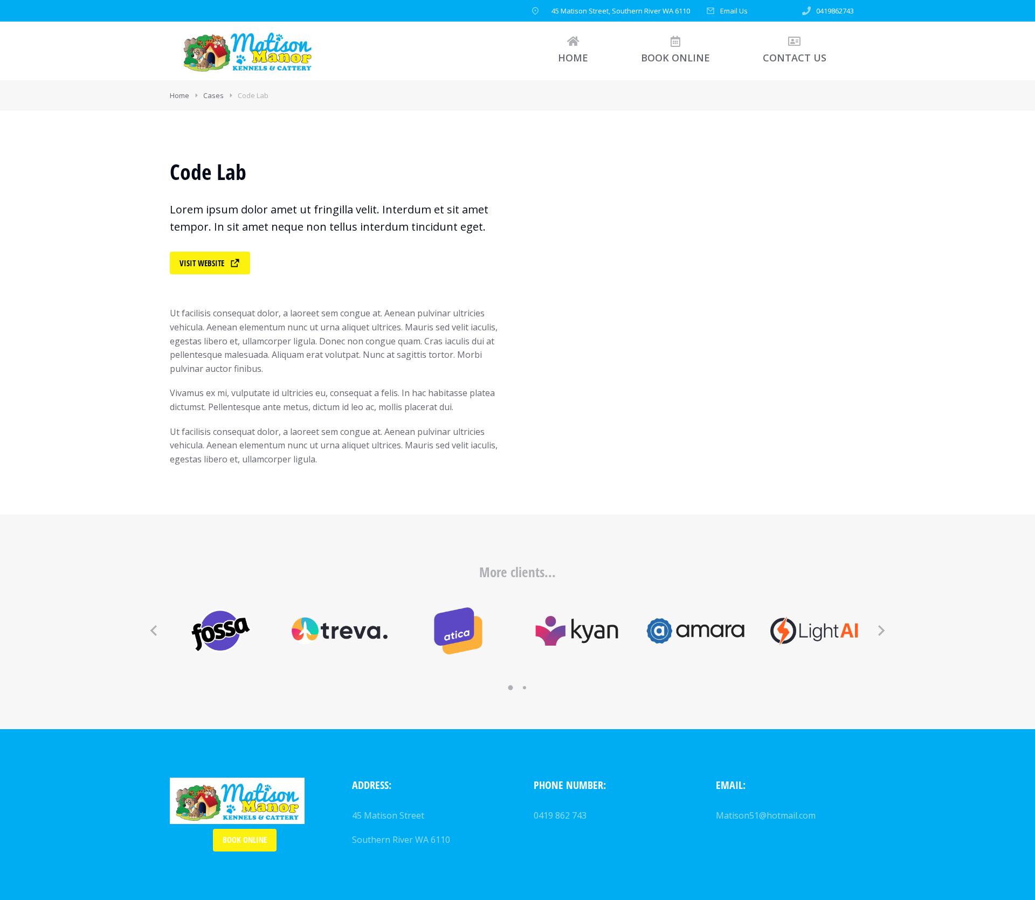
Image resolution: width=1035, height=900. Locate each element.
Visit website (202, 263)
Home (179, 95)
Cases (213, 95)
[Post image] (221, 630)
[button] (153, 630)
